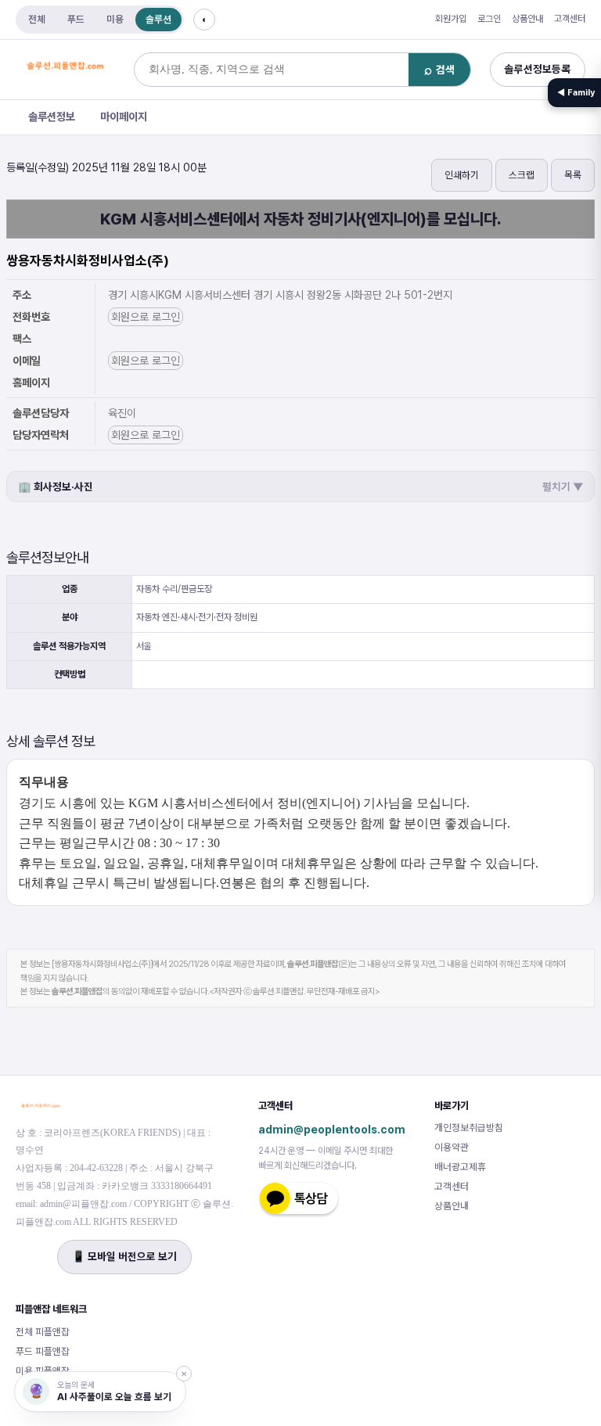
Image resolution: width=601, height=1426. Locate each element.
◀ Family (576, 93)
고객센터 (569, 18)
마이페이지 (123, 116)
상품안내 (527, 18)
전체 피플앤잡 (43, 1332)
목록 (572, 175)
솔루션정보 (51, 116)
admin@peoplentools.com (331, 1129)
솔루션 (158, 19)
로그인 (489, 18)
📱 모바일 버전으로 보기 (124, 1256)
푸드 (76, 19)
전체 (36, 19)
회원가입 (450, 18)
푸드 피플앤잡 (43, 1351)
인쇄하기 (461, 175)
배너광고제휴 (460, 1167)
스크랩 (521, 175)
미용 (115, 19)
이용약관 (451, 1147)
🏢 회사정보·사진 (300, 486)
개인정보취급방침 (468, 1127)
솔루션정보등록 (537, 69)
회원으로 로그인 (145, 317)
